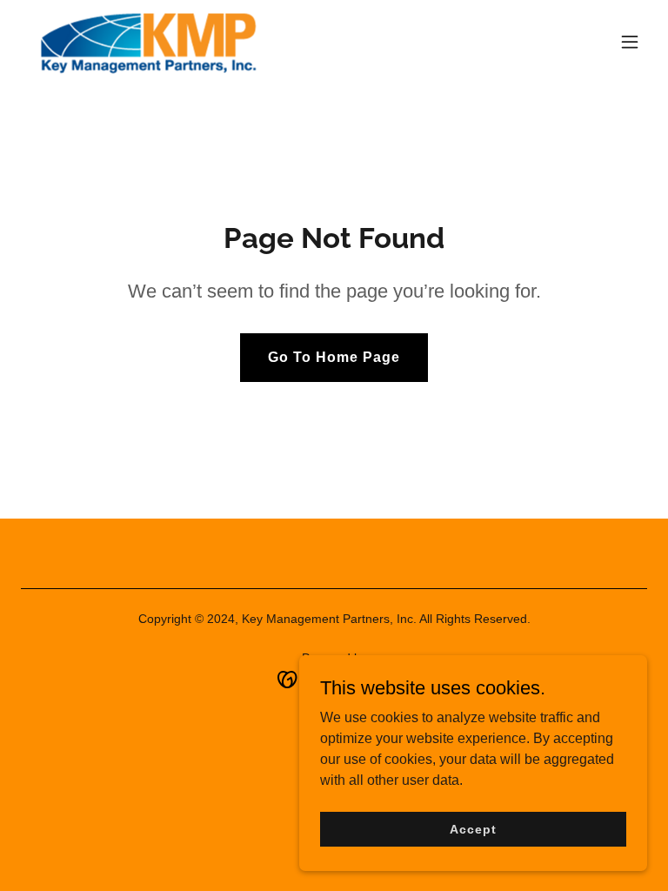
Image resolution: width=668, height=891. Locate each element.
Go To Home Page (334, 357)
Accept (473, 828)
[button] (629, 41)
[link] (147, 42)
